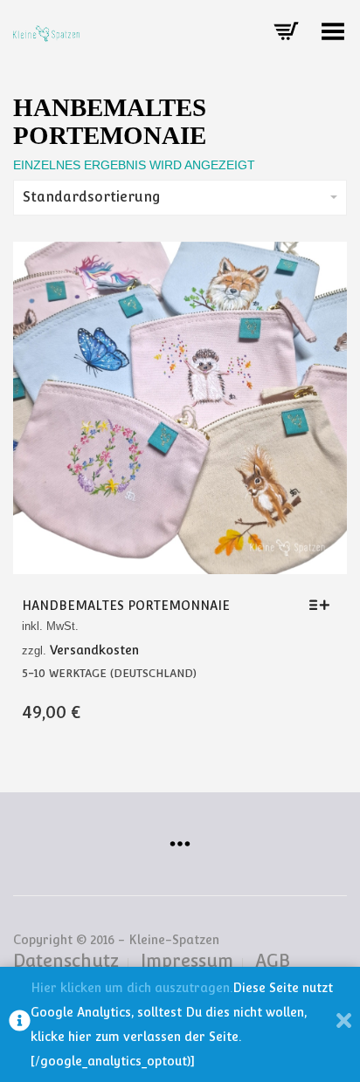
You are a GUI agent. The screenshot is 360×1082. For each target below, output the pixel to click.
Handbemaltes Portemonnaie (126, 606)
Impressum (187, 960)
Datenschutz (66, 960)
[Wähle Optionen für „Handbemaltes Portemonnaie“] (323, 605)
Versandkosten (94, 650)
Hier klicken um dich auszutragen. (131, 988)
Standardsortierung (92, 196)
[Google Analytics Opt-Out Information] (20, 1024)
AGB (272, 960)
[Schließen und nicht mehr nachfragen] (343, 1024)
